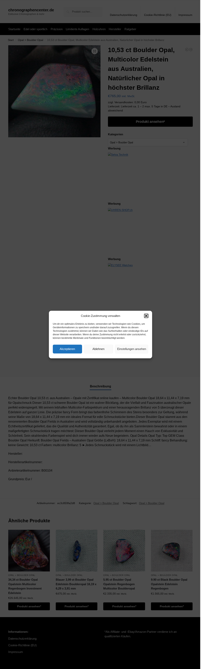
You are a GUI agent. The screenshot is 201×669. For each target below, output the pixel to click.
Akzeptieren (67, 349)
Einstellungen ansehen (131, 349)
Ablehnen (98, 349)
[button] (146, 316)
